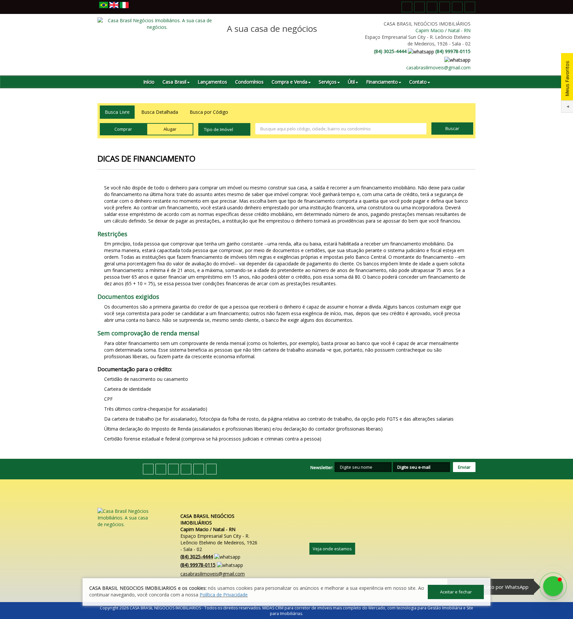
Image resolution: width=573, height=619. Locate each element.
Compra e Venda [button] (289, 82)
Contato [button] (418, 82)
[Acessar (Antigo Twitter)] (419, 7)
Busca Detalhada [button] (159, 112)
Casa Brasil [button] (174, 82)
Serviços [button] (328, 82)
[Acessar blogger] (470, 7)
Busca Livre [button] (117, 112)
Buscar (452, 128)
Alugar (169, 129)
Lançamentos (212, 82)
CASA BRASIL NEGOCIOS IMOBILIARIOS (165, 608)
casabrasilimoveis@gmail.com (438, 67)
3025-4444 (390, 51)
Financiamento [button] (382, 82)
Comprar (123, 129)
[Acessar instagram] (457, 7)
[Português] (103, 5)
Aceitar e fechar (456, 592)
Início (149, 82)
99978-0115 (453, 51)
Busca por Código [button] (209, 112)
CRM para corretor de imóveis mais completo (318, 608)
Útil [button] (351, 82)
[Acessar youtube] (432, 7)
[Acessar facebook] (407, 7)
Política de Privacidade (224, 594)
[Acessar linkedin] (444, 7)
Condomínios (249, 82)
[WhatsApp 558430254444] (553, 586)
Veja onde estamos (332, 549)
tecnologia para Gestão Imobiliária (429, 608)
